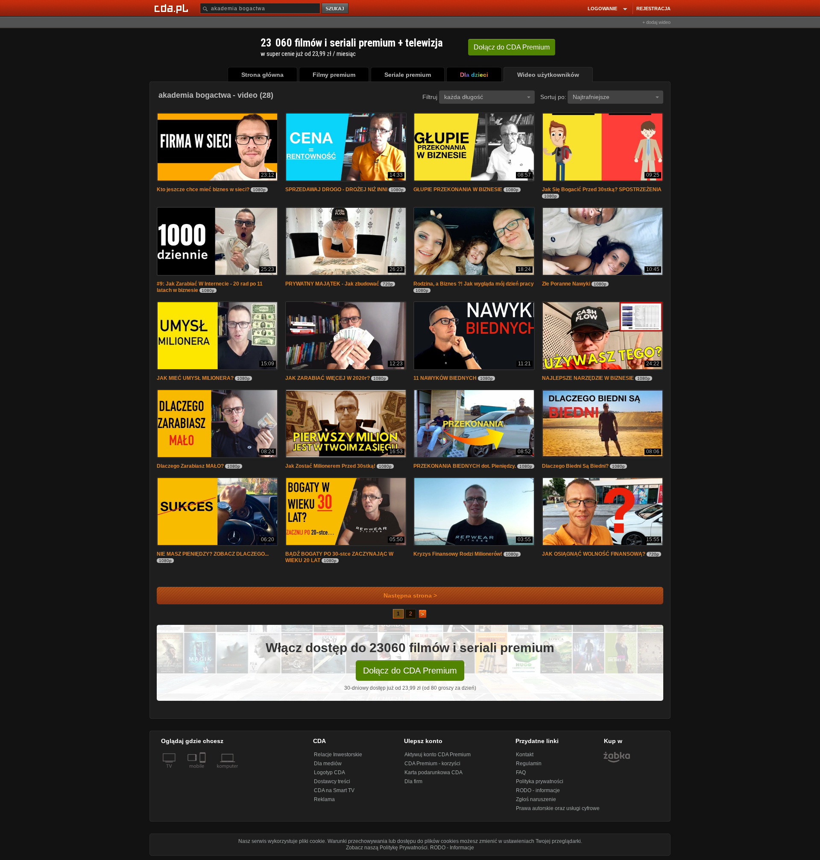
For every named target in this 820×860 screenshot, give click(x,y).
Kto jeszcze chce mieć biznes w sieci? (203, 189)
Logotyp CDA (329, 772)
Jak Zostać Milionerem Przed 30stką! (330, 466)
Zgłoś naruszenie (536, 799)
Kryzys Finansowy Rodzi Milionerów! (457, 554)
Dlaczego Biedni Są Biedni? (575, 466)
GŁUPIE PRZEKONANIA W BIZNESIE (457, 189)
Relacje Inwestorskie (338, 755)
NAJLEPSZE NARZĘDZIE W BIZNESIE (588, 378)
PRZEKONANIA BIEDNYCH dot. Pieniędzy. (464, 466)
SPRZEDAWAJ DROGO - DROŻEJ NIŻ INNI (336, 189)
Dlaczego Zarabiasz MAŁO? (190, 466)
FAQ (521, 772)
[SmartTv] (203, 771)
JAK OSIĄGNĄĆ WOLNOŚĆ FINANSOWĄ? (593, 554)
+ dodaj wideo (656, 22)
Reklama (324, 799)
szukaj (336, 9)
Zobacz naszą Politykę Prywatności (387, 848)
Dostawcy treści (332, 781)
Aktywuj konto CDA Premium (437, 755)
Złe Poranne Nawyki (566, 284)
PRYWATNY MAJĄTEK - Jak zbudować (332, 284)
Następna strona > (410, 595)
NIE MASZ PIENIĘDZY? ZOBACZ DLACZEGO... (213, 554)
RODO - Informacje (452, 848)
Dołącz (512, 47)
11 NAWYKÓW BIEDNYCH (445, 378)
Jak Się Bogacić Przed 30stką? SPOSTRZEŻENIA (602, 189)
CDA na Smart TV (334, 790)
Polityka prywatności (539, 781)
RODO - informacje (538, 790)
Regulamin (529, 764)
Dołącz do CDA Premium (410, 670)
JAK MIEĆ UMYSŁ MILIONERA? (195, 378)
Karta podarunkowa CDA (433, 772)
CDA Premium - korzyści (432, 764)
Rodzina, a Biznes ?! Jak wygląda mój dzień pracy (473, 284)
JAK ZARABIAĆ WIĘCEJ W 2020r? (327, 378)
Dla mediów (328, 764)
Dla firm (413, 781)
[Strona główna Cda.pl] (172, 8)
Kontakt (524, 755)
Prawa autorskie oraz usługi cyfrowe (558, 808)
